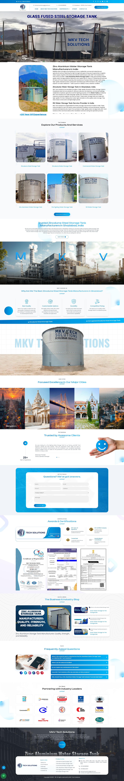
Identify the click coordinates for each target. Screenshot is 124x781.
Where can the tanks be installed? (79, 663)
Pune (85, 426)
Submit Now (39, 505)
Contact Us (83, 9)
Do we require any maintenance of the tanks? (79, 667)
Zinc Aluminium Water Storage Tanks (77, 76)
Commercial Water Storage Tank (93, 166)
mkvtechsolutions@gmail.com (42, 5)
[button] (1, 36)
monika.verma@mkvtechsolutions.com (90, 773)
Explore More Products (61, 214)
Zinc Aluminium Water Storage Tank (30, 207)
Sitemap (74, 9)
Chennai (36, 426)
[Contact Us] (3, 768)
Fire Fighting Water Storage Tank (62, 207)
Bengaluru (11, 426)
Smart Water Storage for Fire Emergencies (98, 611)
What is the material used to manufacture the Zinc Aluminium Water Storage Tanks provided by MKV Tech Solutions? (79, 657)
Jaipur (110, 426)
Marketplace (44, 768)
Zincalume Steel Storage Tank (30, 166)
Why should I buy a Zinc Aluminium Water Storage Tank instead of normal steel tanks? (79, 677)
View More (62, 744)
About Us (43, 762)
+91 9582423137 (84, 769)
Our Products (63, 9)
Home (36, 9)
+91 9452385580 (62, 5)
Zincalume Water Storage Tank (62, 166)
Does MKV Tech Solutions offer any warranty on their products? (79, 672)
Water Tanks (95, 93)
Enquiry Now (100, 7)
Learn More (61, 237)
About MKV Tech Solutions (48, 9)
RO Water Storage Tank (93, 207)
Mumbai (61, 426)
